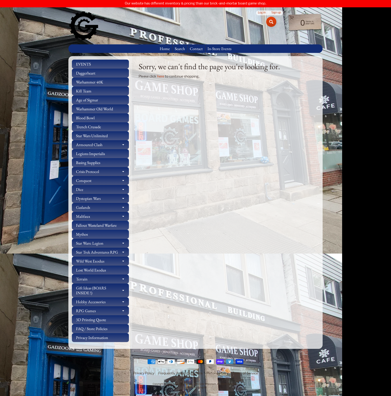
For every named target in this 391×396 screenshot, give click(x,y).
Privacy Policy (143, 373)
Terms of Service (245, 373)
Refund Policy (217, 373)
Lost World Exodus (91, 270)
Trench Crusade (88, 126)
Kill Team (83, 91)
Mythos (82, 234)
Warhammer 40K (89, 82)
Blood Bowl (85, 117)
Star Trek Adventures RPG (102, 253)
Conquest (102, 181)
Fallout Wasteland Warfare (96, 225)
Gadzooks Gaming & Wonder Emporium (194, 384)
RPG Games (102, 311)
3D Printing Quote (91, 319)
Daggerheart (85, 73)
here (160, 77)
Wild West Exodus (102, 262)
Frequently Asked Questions (180, 373)
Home (165, 48)
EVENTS (83, 64)
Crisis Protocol (102, 172)
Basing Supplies (88, 162)
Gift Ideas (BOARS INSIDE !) (102, 290)
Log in (262, 13)
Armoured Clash (102, 145)
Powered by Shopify (195, 387)
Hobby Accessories (102, 302)
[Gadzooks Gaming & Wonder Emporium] (83, 26)
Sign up (276, 13)
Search (180, 48)
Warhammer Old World (94, 109)
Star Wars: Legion (102, 244)
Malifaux (102, 217)
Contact (196, 48)
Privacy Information (92, 337)
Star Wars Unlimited (92, 135)
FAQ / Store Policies (91, 328)
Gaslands (102, 208)
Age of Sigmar (87, 100)
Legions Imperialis (90, 153)
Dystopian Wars (102, 199)
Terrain (102, 279)
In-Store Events (219, 48)
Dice (102, 190)
